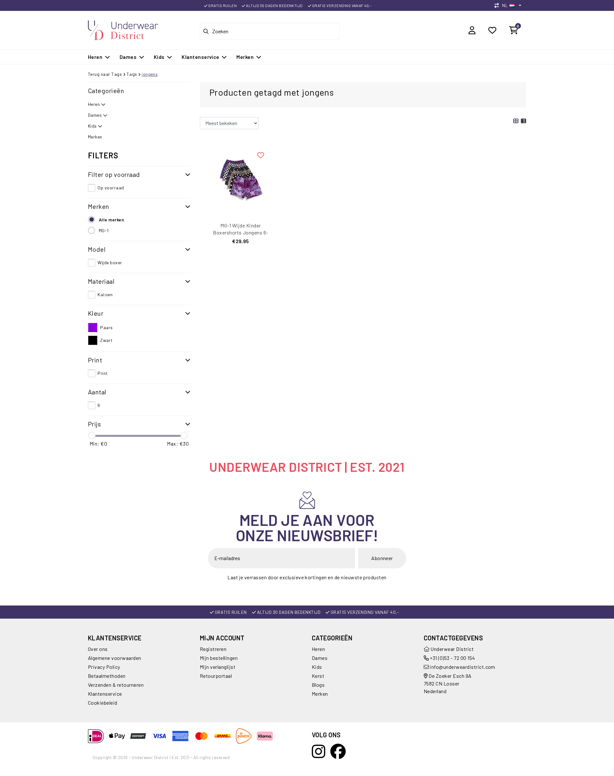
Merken (320, 694)
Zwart (106, 340)
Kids (317, 667)
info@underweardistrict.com (462, 667)
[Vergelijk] (498, 5)
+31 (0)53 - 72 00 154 (452, 658)
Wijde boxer (110, 262)
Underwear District (451, 649)
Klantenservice (105, 694)
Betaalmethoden (107, 676)
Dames (319, 658)
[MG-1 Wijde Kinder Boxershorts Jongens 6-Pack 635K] (241, 180)
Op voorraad (111, 187)
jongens (150, 74)
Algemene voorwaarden (114, 658)
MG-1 (104, 230)
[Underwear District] (123, 29)
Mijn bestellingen (219, 658)
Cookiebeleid (102, 703)
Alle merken (111, 219)
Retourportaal (216, 676)
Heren (318, 649)
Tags (132, 74)
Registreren (213, 649)
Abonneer (382, 558)
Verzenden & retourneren (116, 685)
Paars (106, 327)
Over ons (98, 649)
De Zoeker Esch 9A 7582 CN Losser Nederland (448, 683)
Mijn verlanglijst (217, 667)
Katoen (105, 294)
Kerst (318, 676)
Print (103, 373)
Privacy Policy (104, 667)
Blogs (318, 685)
